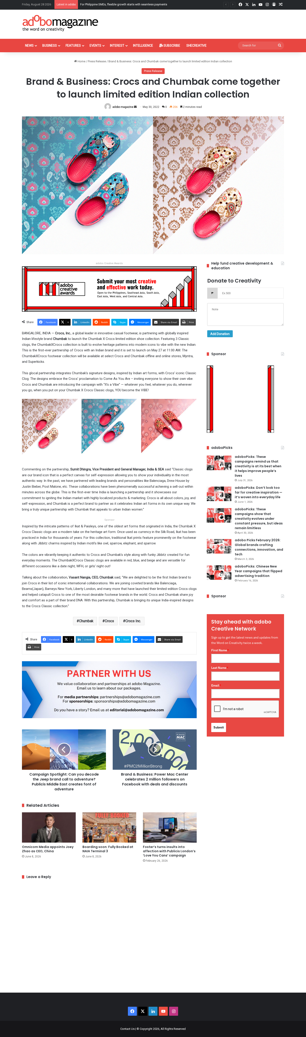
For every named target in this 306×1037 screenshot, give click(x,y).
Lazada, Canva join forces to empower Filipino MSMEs (115, 4)
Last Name (219, 668)
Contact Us (127, 1028)
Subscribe (171, 45)
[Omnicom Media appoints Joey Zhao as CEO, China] (49, 827)
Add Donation (220, 334)
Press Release (97, 61)
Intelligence (143, 45)
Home (81, 61)
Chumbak (86, 621)
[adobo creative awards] (109, 288)
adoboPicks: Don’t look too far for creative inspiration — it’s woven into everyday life (258, 492)
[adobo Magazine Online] (60, 23)
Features (73, 45)
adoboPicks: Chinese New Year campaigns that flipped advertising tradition (258, 571)
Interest (117, 45)
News (29, 45)
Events (95, 45)
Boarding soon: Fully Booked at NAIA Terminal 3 (107, 849)
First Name (220, 650)
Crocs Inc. (133, 621)
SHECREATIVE (196, 45)
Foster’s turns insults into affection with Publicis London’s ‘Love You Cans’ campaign (169, 851)
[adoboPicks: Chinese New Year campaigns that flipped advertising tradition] (219, 572)
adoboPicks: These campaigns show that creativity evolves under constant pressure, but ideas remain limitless (259, 518)
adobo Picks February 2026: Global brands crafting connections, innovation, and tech (259, 547)
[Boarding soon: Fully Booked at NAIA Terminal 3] (109, 827)
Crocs (109, 621)
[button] (50, 430)
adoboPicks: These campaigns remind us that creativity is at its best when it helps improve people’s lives (258, 466)
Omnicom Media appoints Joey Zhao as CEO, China (47, 849)
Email (216, 685)
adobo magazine (122, 107)
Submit (218, 727)
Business (49, 45)
